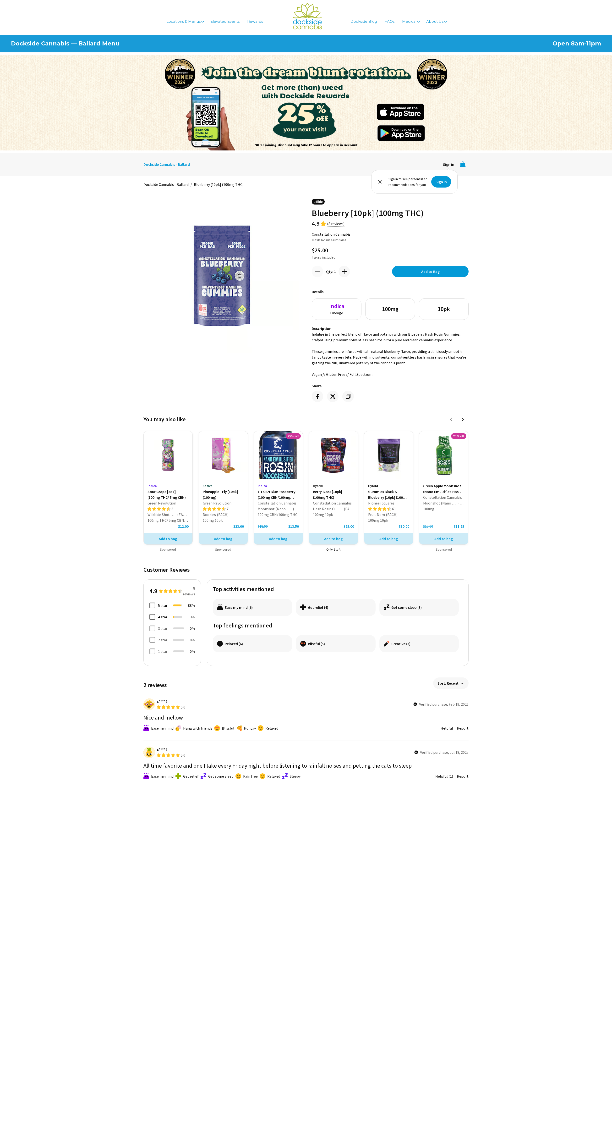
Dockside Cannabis (307, 16)
